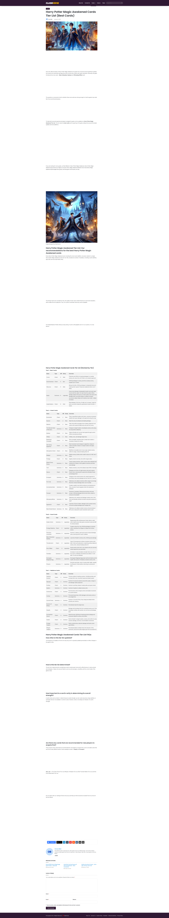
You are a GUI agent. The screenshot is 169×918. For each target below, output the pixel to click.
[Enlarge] (95, 193)
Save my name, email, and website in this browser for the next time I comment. (63, 905)
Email (47, 899)
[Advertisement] (71, 61)
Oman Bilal (50, 19)
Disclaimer (105, 915)
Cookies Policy (99, 915)
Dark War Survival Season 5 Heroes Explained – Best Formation (70, 866)
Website (74, 899)
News (104, 2)
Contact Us (87, 2)
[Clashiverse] (52, 3)
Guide (93, 2)
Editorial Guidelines (112, 915)
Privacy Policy (120, 915)
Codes (98, 2)
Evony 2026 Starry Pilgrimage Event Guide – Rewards (53, 865)
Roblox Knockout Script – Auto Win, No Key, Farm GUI (89, 865)
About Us (81, 2)
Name (47, 893)
